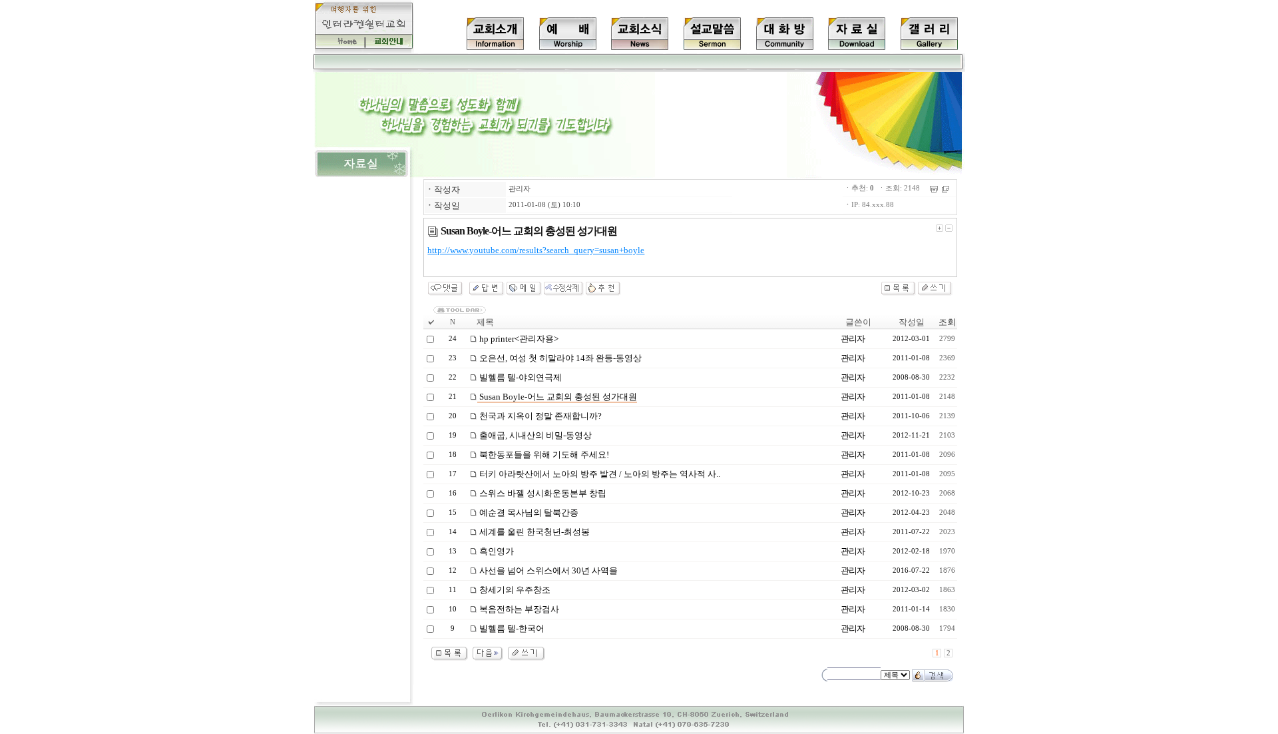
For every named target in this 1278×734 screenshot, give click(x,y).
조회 (947, 322)
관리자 (520, 188)
